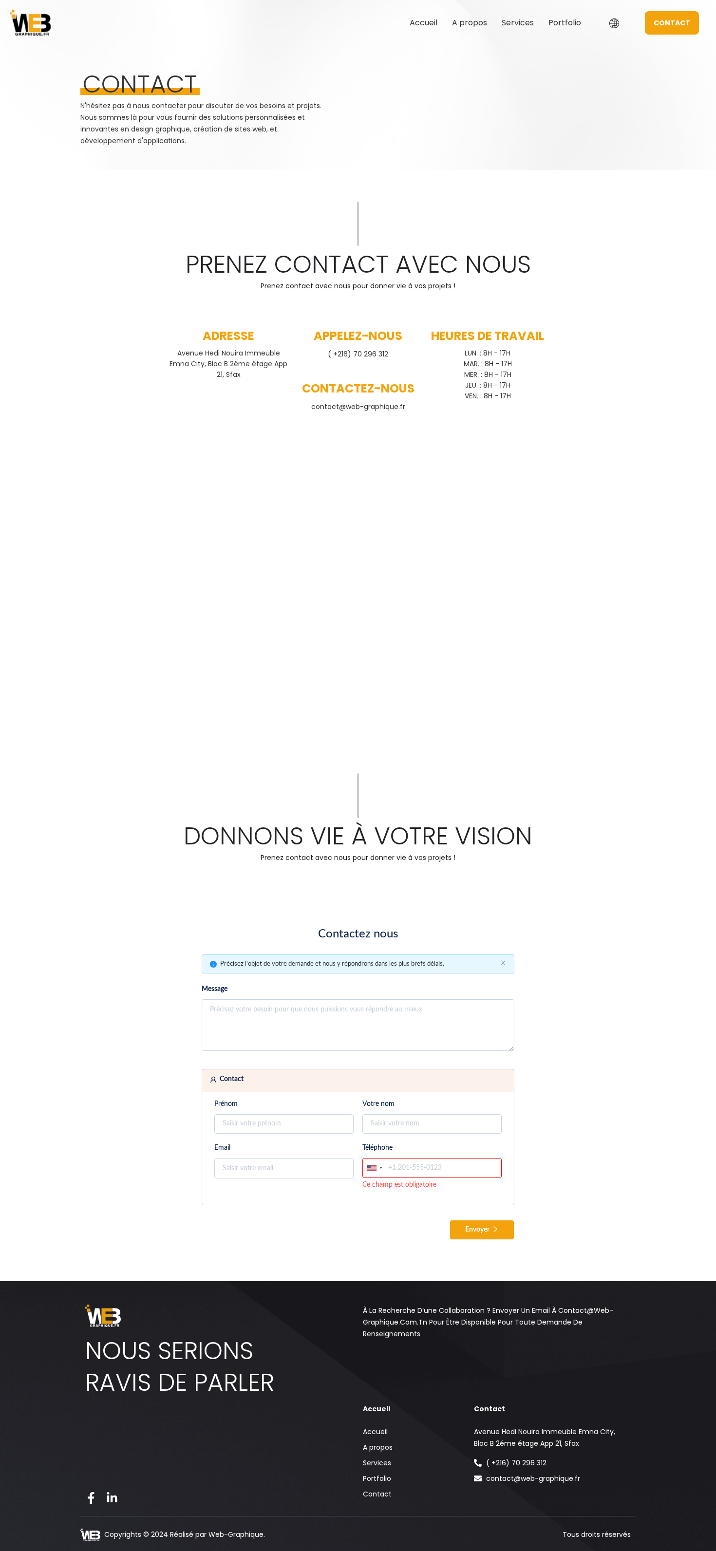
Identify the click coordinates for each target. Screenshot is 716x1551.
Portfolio (564, 22)
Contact (377, 1494)
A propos (469, 22)
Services (518, 22)
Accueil (423, 22)
